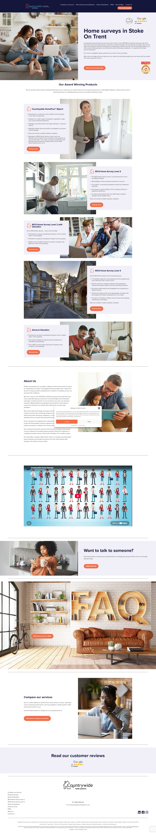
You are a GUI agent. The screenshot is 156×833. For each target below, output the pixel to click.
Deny (89, 421)
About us (10, 811)
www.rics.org (135, 826)
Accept (67, 421)
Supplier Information (86, 824)
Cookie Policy (74, 425)
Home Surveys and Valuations (85, 5)
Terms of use (57, 824)
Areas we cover (13, 807)
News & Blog (120, 5)
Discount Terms (64, 824)
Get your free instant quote (94, 68)
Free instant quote (125, 8)
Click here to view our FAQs (42, 636)
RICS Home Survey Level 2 (16, 799)
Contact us (128, 5)
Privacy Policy (81, 425)
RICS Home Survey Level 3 (16, 802)
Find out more (33, 149)
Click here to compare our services (37, 718)
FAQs (112, 5)
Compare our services (67, 5)
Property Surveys (13, 795)
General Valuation (13, 797)
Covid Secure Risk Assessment (109, 824)
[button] (99, 408)
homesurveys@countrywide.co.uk (79, 805)
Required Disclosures (96, 824)
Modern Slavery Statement (75, 824)
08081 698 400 (91, 566)
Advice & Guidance (103, 5)
